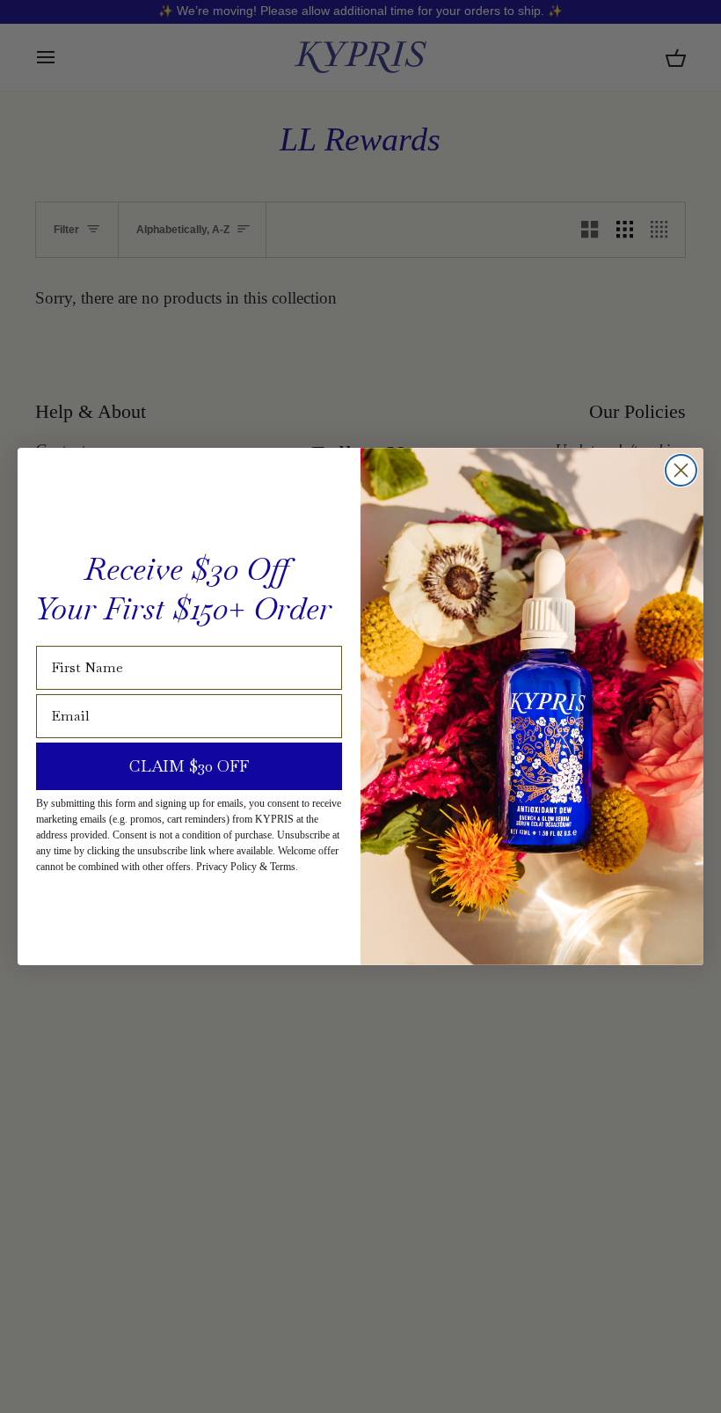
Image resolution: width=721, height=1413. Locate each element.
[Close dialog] (681, 470)
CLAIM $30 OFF (189, 766)
